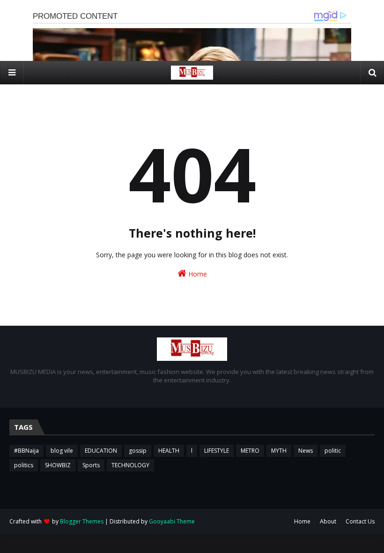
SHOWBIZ (58, 465)
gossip (138, 451)
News (305, 451)
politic (333, 451)
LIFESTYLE (216, 451)
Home (196, 273)
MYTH (279, 451)
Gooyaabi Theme (172, 521)
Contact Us (360, 521)
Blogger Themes (81, 521)
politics (23, 465)
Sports (91, 465)
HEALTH (168, 451)
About (328, 521)
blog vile (62, 451)
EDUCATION (101, 451)
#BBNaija (26, 451)
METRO (250, 451)
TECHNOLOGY (130, 465)
